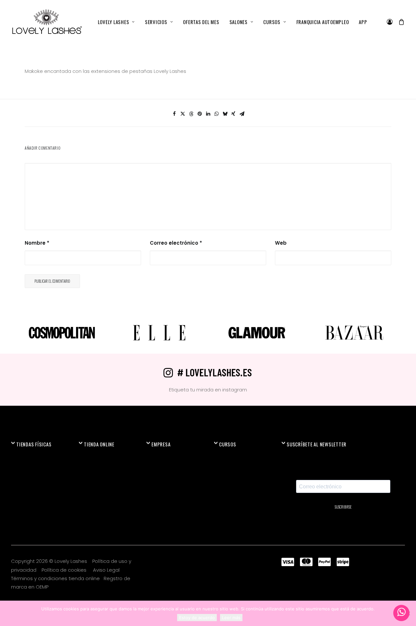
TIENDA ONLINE (99, 444)
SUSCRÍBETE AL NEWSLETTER (316, 444)
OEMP (42, 586)
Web (281, 242)
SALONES (238, 21)
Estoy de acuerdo (197, 617)
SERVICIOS (156, 21)
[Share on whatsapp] (216, 114)
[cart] (400, 22)
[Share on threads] (191, 114)
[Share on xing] (233, 114)
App (363, 21)
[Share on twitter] (183, 114)
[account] (391, 22)
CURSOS (271, 21)
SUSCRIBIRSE (343, 507)
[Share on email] (242, 114)
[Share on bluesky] (225, 114)
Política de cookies (65, 569)
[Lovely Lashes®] (46, 22)
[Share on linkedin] (208, 114)
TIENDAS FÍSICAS (33, 444)
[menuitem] (116, 22)
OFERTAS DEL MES (201, 21)
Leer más (231, 617)
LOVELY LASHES (113, 21)
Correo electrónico (176, 242)
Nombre (37, 242)
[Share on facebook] (174, 114)
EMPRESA (160, 444)
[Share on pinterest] (199, 114)
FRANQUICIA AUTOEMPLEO (322, 21)
